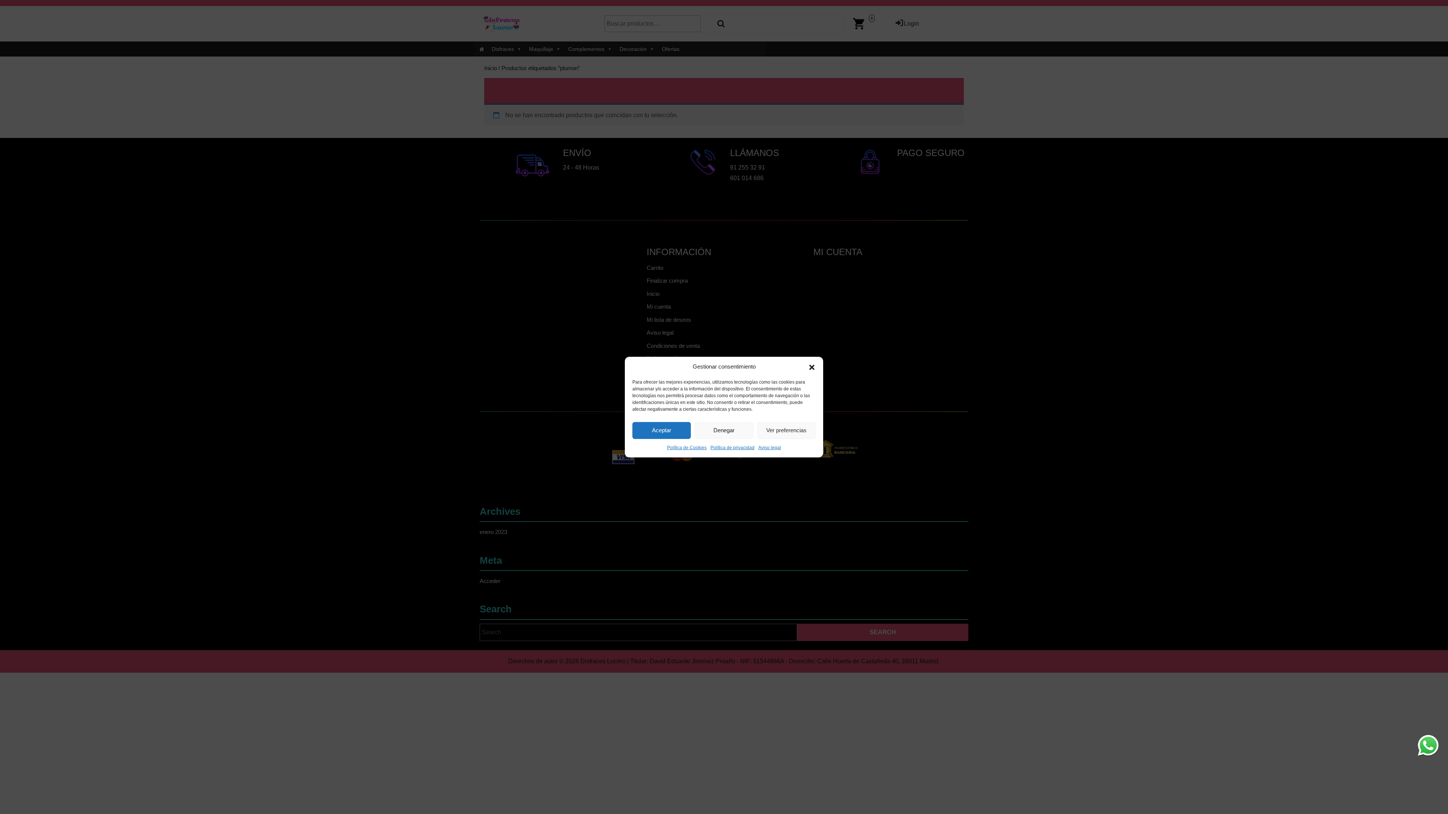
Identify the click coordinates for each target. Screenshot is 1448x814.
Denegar (724, 430)
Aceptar (661, 430)
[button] (812, 366)
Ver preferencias (786, 430)
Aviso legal (769, 447)
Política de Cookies (687, 447)
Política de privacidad (732, 447)
